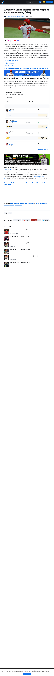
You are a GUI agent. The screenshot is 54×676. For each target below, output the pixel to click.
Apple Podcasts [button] (14, 203)
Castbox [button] (11, 205)
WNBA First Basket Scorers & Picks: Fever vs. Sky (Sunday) (24, 256)
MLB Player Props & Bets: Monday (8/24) (20, 230)
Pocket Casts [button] (18, 205)
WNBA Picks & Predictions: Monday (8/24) (20, 243)
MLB (6, 213)
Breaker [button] (6, 205)
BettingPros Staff (12, 16)
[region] (27, 672)
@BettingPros (20, 16)
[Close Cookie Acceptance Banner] (51, 670)
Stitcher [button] (37, 203)
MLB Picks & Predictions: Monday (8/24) (19, 236)
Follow (46, 220)
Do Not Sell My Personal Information (14, 673)
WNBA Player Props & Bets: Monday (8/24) (20, 249)
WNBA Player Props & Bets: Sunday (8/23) (20, 262)
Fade (27, 220)
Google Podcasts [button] (29, 203)
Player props (7, 169)
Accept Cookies (27, 673)
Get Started (49, 2)
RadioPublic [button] (43, 203)
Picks (10, 213)
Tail (18, 220)
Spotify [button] (22, 203)
